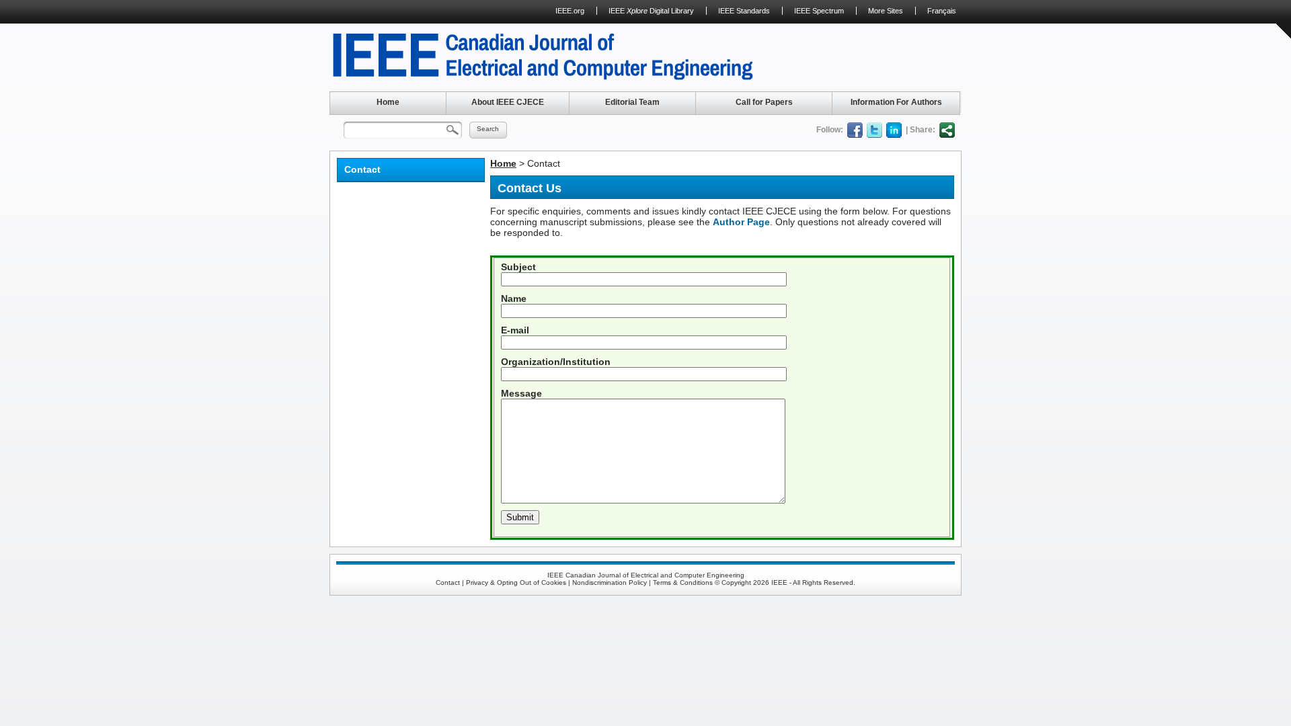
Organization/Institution (556, 361)
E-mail (515, 330)
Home (388, 102)
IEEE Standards (744, 11)
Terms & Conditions (683, 582)
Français (941, 11)
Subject (518, 266)
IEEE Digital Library (651, 11)
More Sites (885, 11)
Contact (448, 582)
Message (521, 393)
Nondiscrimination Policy (609, 582)
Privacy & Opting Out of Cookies (516, 582)
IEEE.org (569, 11)
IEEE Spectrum (819, 11)
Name (513, 298)
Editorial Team (632, 102)
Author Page (741, 221)
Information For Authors (896, 102)
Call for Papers (764, 102)
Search (488, 128)
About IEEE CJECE (507, 102)
